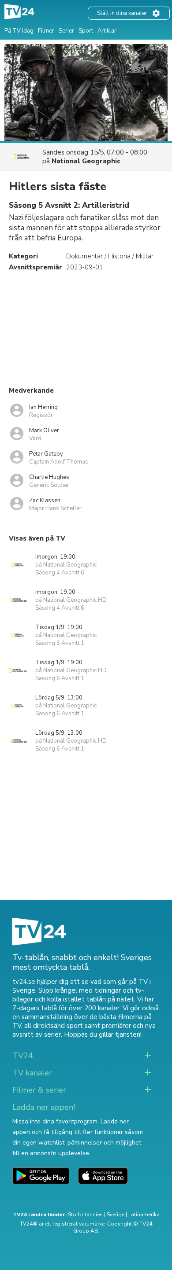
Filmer (46, 31)
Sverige (115, 1214)
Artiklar (106, 31)
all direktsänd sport (53, 1025)
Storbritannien (85, 1214)
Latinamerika (144, 1214)
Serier (66, 31)
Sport (86, 31)
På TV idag (19, 31)
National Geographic (86, 161)
